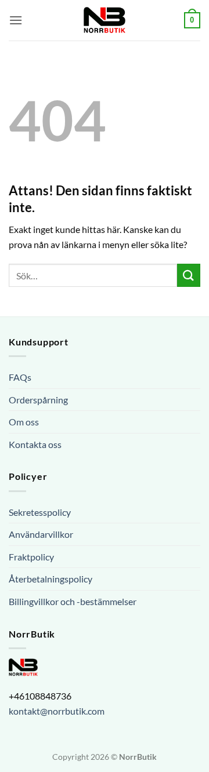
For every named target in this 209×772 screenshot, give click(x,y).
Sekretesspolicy (40, 512)
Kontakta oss (35, 444)
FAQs (20, 377)
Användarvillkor (41, 534)
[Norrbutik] (104, 20)
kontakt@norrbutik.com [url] (57, 710)
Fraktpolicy (31, 556)
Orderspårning (38, 399)
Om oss (24, 421)
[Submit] (188, 275)
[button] (16, 20)
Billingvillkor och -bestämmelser (72, 601)
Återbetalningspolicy (50, 578)
